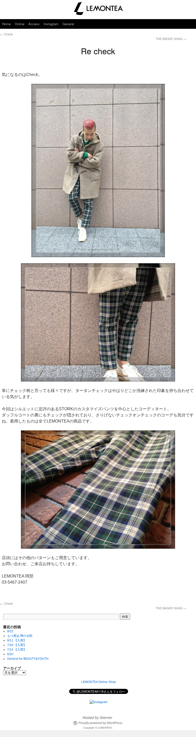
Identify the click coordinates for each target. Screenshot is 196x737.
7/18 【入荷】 (16, 645)
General (68, 23)
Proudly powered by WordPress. (100, 723)
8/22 (10, 631)
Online (19, 23)
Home (6, 23)
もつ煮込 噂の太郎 (19, 636)
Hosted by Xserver (97, 717)
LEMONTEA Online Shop (98, 682)
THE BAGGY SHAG (171, 38)
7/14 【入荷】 (16, 649)
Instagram (51, 23)
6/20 (10, 654)
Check (6, 34)
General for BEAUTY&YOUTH (27, 659)
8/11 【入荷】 (16, 640)
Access (34, 23)
